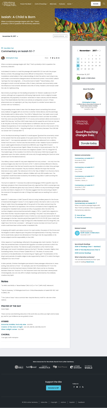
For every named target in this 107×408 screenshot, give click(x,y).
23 (92, 65)
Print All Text (81, 215)
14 (85, 62)
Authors (63, 402)
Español (72, 402)
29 (89, 69)
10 (96, 59)
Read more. (90, 262)
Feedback (81, 402)
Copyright (54, 402)
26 (78, 69)
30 (92, 69)
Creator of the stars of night (12, 327)
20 (82, 65)
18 (99, 62)
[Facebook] (74, 387)
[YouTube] (77, 387)
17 (96, 62)
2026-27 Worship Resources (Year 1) (87, 250)
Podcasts (62, 4)
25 (100, 65)
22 (89, 65)
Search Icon (104, 4)
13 (81, 62)
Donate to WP (53, 388)
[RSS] (82, 387)
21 (85, 65)
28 (85, 69)
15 (89, 62)
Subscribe (44, 402)
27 (82, 69)
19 (78, 65)
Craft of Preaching (40, 4)
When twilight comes (9, 329)
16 (92, 62)
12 (78, 62)
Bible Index (53, 4)
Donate (95, 4)
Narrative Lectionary (59, 36)
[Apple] (80, 387)
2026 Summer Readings (83, 253)
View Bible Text (8, 48)
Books (69, 4)
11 (99, 59)
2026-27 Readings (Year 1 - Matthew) (88, 247)
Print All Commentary (84, 218)
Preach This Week (25, 4)
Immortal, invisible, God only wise (13, 324)
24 (96, 65)
